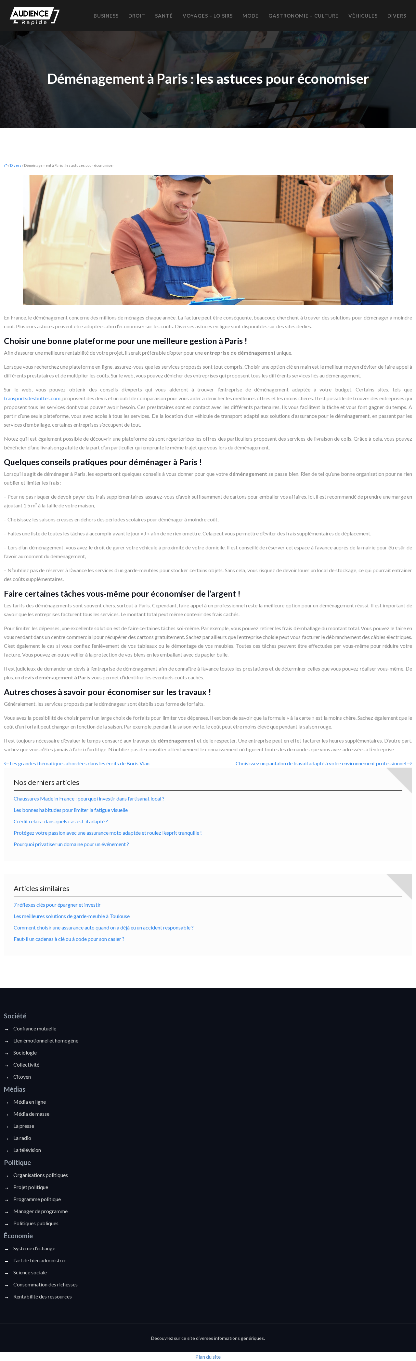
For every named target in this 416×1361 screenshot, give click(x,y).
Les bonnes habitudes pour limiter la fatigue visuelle (71, 810)
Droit (136, 16)
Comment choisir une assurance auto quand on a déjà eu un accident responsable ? (104, 927)
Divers (396, 16)
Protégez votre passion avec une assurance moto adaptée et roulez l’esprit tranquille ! (108, 832)
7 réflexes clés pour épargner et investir (57, 904)
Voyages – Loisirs (208, 16)
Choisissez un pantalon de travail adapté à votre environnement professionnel (321, 763)
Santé (164, 16)
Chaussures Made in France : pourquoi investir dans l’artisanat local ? (89, 798)
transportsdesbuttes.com (32, 398)
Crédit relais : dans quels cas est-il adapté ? (61, 821)
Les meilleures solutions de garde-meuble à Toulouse (72, 916)
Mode (250, 16)
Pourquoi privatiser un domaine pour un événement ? (71, 844)
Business (106, 16)
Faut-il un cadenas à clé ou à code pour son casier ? (69, 939)
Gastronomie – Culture (303, 16)
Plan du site (208, 1357)
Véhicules (363, 16)
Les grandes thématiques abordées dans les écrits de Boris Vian (80, 763)
